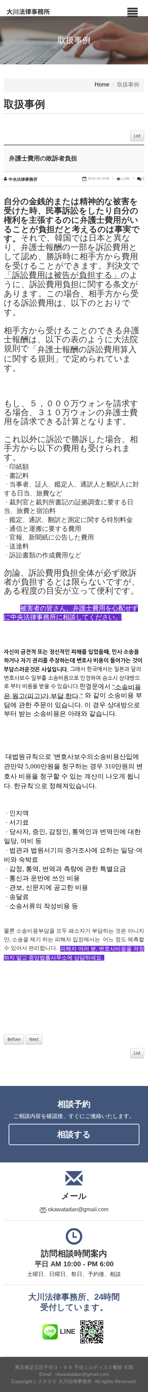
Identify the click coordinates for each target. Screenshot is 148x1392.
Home (102, 85)
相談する (74, 1134)
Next (34, 1039)
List (137, 136)
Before (14, 1039)
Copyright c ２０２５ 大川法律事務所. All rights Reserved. (74, 1381)
